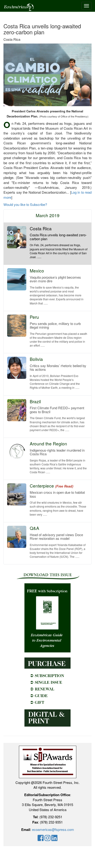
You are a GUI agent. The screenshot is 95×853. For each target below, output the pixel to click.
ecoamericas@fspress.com (53, 829)
